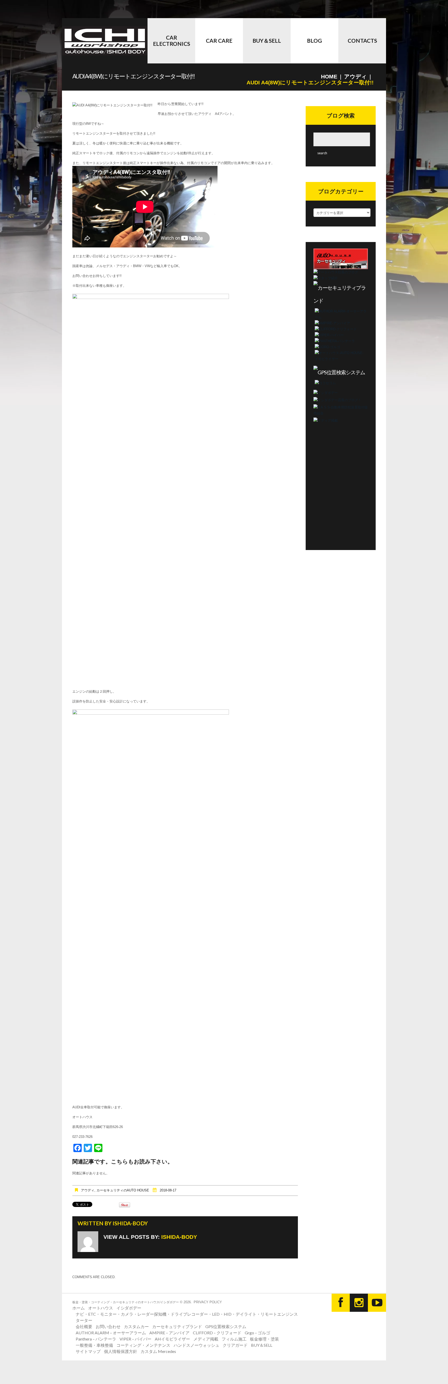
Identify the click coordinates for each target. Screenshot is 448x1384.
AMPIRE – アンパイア (169, 1332)
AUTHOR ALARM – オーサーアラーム (111, 1332)
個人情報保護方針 (120, 1351)
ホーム (78, 1307)
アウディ (355, 76)
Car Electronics (171, 40)
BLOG (314, 40)
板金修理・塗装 (264, 1338)
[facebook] (341, 1303)
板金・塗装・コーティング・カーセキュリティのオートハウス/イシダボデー (125, 1302)
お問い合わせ (108, 1326)
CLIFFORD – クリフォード (217, 1332)
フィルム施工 (234, 1338)
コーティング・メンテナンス (143, 1345)
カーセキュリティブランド (177, 1326)
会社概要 (84, 1326)
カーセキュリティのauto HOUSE (122, 1190)
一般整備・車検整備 (94, 1345)
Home (329, 76)
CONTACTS (362, 40)
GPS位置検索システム (225, 1326)
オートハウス (100, 1307)
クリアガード (235, 1345)
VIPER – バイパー (135, 1338)
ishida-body (130, 1223)
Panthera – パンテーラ (96, 1338)
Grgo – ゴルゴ (257, 1332)
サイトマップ (88, 1351)
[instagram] (359, 1303)
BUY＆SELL (267, 40)
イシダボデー (128, 1307)
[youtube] (377, 1303)
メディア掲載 (205, 1338)
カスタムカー (136, 1326)
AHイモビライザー (172, 1338)
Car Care (219, 40)
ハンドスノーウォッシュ (196, 1345)
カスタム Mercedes (158, 1351)
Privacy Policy (208, 1302)
